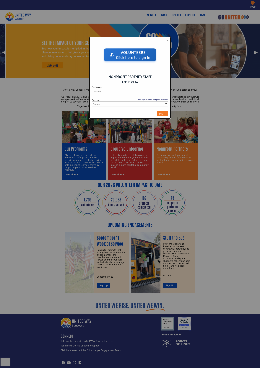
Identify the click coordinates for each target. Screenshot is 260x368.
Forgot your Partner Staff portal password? (153, 99)
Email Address (97, 87)
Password (95, 99)
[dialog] (130, 78)
